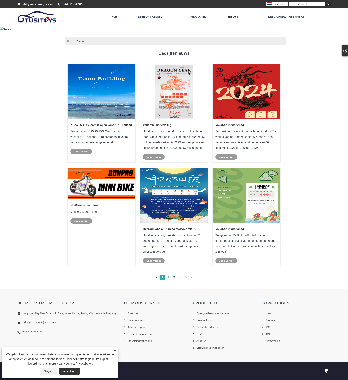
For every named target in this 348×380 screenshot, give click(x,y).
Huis (115, 16)
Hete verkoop (204, 320)
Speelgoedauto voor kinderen (213, 313)
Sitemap (270, 320)
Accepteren (69, 371)
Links (268, 313)
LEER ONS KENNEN (150, 16)
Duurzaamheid (136, 320)
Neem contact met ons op (286, 16)
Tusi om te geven (137, 327)
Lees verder (81, 151)
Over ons (133, 313)
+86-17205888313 (72, 4)
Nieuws (233, 16)
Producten (198, 16)
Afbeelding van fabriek (140, 340)
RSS (267, 327)
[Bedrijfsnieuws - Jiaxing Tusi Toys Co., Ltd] (36, 17)
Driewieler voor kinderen (210, 347)
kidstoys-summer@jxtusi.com (38, 4)
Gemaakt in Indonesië (140, 334)
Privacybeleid (84, 363)
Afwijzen (48, 371)
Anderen (201, 340)
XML (268, 334)
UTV (199, 334)
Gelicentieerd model (207, 327)
